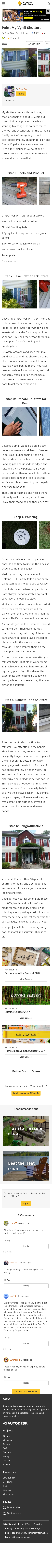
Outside (6, 1460)
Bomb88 (9, 33)
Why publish (9, 1477)
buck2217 (14, 1262)
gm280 (13, 1296)
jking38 (13, 1223)
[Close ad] (48, 11)
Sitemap (7, 1490)
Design (6, 1444)
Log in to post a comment (26, 1391)
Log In (26, 1203)
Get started (8, 1481)
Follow (21, 93)
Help (5, 1485)
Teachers (7, 1464)
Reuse (26, 33)
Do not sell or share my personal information (26, 1532)
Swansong (15, 1360)
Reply (26, 1246)
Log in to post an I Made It (26, 1093)
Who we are (8, 1494)
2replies (8, 1252)
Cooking (7, 1452)
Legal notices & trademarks (18, 1537)
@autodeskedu (14, 1513)
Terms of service (34, 1524)
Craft (18, 33)
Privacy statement (14, 1528)
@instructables (14, 1507)
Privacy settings (32, 1528)
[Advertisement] (26, 15)
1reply (8, 1349)
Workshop (7, 1440)
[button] (3, 3)
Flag (8, 1240)
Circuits (6, 1436)
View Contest (26, 979)
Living (6, 1456)
